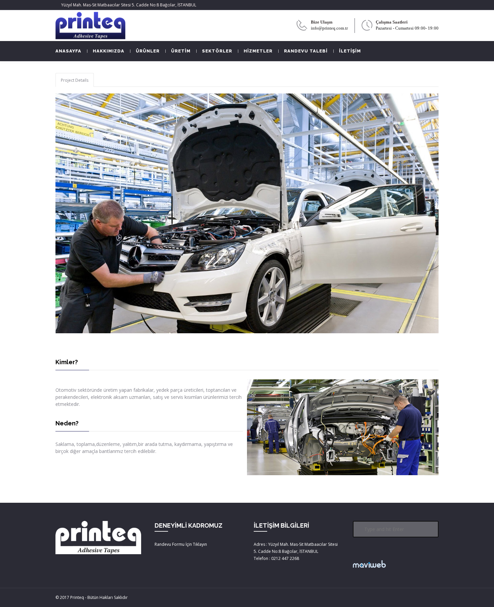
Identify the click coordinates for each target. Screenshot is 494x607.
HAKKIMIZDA (108, 50)
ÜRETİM (181, 50)
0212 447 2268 (285, 558)
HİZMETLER (258, 50)
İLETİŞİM (350, 50)
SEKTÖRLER (217, 50)
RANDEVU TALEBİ (306, 50)
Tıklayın (200, 544)
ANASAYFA (68, 50)
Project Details (74, 80)
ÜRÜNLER (148, 50)
